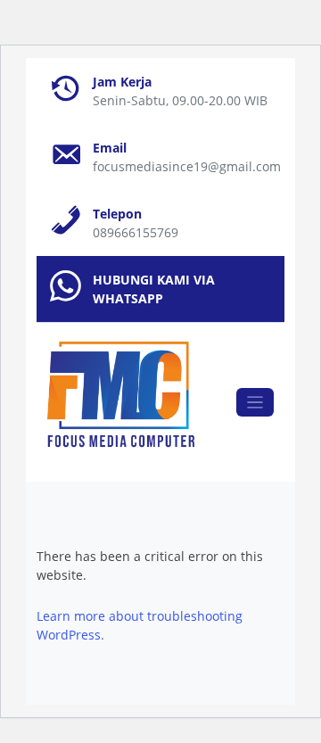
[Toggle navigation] (255, 402)
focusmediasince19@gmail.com (187, 166)
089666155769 (135, 232)
